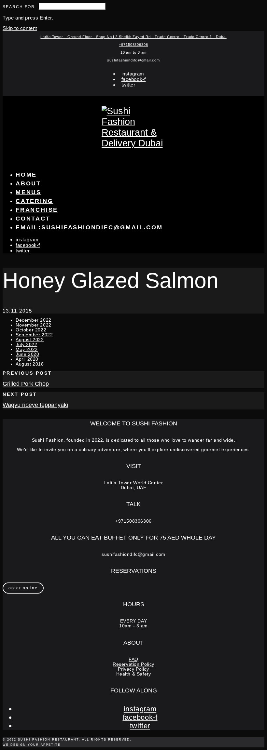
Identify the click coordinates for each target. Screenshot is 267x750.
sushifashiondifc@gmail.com (133, 60)
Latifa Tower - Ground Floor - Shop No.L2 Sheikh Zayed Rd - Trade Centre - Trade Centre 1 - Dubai (133, 37)
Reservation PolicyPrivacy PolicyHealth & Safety (133, 669)
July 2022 (26, 344)
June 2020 (27, 354)
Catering (34, 201)
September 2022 (34, 334)
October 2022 (31, 330)
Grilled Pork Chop (26, 384)
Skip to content (20, 28)
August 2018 (30, 364)
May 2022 (27, 349)
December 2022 (33, 320)
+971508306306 (133, 45)
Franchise (37, 210)
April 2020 (27, 359)
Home (26, 174)
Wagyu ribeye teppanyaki (35, 405)
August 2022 (30, 339)
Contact (33, 218)
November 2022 (33, 325)
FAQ (133, 659)
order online (23, 588)
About (28, 183)
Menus (28, 192)
